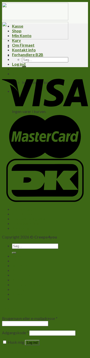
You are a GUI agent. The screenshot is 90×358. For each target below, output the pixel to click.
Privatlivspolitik (26, 223)
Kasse (17, 26)
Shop (17, 30)
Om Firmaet (23, 45)
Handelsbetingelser (29, 218)
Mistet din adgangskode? (24, 351)
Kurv (16, 40)
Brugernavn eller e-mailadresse (30, 318)
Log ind (32, 342)
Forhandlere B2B (27, 54)
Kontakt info (24, 49)
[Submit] (24, 66)
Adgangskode (15, 332)
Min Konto (22, 35)
